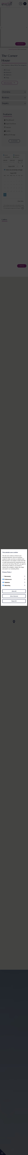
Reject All (14, 601)
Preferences (8, 579)
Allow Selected (14, 596)
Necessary (7, 576)
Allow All (14, 591)
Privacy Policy (7, 572)
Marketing (7, 585)
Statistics (7, 582)
